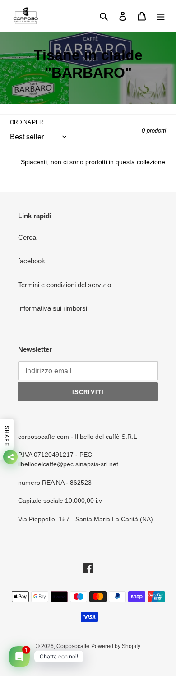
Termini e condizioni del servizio (64, 285)
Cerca (27, 237)
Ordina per (26, 122)
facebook (31, 261)
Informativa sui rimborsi (52, 308)
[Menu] (160, 16)
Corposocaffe (72, 646)
